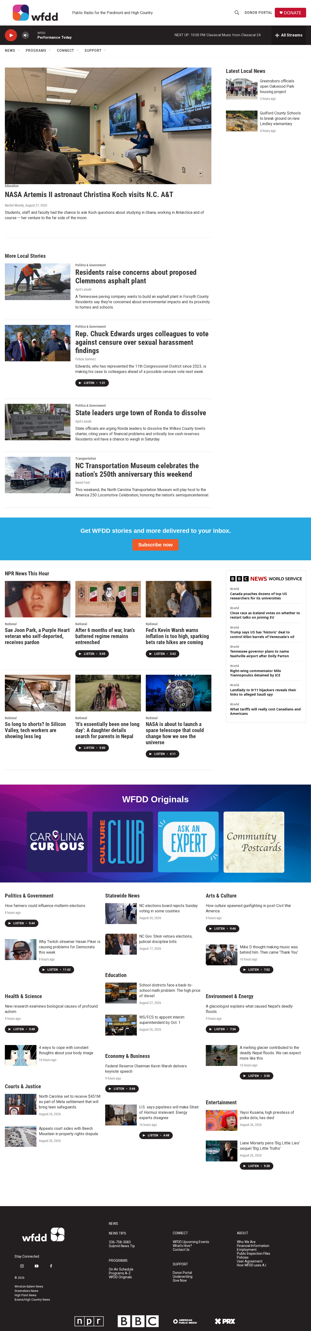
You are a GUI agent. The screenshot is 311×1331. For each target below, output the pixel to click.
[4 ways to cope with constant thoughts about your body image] (20, 1055)
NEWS (113, 1224)
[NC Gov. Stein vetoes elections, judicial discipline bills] (121, 944)
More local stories (25, 256)
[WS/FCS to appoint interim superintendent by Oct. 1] (121, 1025)
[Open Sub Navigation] (19, 50)
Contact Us (181, 1250)
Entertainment (221, 1102)
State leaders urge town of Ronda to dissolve (140, 412)
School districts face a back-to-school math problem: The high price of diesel (169, 990)
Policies (243, 1257)
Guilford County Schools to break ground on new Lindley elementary (280, 118)
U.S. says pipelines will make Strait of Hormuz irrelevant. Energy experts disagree (169, 1112)
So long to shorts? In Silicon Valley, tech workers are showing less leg (35, 730)
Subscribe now (155, 544)
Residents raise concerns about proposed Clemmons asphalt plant (136, 276)
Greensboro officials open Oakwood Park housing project (277, 86)
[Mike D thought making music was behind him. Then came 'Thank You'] (221, 954)
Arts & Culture (221, 896)
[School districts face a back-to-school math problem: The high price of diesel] (121, 993)
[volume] (25, 35)
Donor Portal (258, 13)
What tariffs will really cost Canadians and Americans (265, 711)
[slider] (33, 35)
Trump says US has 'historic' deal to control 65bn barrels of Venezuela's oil (262, 634)
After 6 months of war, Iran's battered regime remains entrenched (105, 636)
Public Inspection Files (253, 1253)
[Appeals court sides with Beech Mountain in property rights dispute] (20, 1136)
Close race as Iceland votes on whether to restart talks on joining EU (265, 615)
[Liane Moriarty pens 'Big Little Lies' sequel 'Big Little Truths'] (221, 1151)
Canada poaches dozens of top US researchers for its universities (258, 596)
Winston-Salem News (29, 1286)
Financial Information (253, 1246)
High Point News (25, 1295)
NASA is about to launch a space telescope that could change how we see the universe (175, 733)
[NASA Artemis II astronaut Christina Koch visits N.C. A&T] (108, 126)
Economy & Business (127, 1056)
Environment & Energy (229, 996)
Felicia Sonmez (85, 359)
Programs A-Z (120, 1273)
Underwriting (182, 1277)
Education (11, 186)
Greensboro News (26, 1291)
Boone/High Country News (32, 1299)
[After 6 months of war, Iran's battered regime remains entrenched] (108, 599)
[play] (11, 35)
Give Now (180, 1280)
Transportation (85, 458)
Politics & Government (90, 265)
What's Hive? (182, 1246)
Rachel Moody (14, 205)
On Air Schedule (121, 1269)
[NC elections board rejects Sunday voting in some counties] (121, 913)
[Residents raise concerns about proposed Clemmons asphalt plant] (37, 281)
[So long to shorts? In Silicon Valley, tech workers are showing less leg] (37, 693)
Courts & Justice (23, 1086)
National (11, 624)
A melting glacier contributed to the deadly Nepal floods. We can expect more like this (270, 1053)
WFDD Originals (120, 1277)
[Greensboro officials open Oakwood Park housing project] (242, 88)
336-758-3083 (120, 1242)
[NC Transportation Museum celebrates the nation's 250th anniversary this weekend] (37, 475)
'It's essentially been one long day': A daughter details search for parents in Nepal (107, 730)
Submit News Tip (122, 1246)
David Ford (82, 482)
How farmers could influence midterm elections (45, 905)
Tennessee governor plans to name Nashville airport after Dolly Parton (259, 653)
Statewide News (122, 896)
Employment (247, 1250)
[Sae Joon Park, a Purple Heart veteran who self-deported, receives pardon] (37, 599)
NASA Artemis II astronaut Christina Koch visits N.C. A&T (89, 194)
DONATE (292, 12)
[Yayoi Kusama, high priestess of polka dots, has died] (221, 1120)
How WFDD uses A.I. (252, 1265)
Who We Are (246, 1242)
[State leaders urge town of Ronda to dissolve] (37, 422)
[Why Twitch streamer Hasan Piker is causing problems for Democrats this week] (20, 949)
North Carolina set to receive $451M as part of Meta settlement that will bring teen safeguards (69, 1101)
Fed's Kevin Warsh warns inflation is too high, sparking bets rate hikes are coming (177, 636)
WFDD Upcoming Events (191, 1242)
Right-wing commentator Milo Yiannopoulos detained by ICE (255, 673)
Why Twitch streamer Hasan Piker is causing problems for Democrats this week (69, 947)
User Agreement (249, 1261)
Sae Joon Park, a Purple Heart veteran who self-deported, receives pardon (37, 636)
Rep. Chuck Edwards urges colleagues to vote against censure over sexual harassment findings (141, 342)
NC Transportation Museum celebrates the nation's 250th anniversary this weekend (137, 469)
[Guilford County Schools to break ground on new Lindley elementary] (242, 121)
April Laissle (83, 289)
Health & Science (23, 996)
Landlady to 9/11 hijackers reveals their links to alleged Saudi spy (263, 692)
